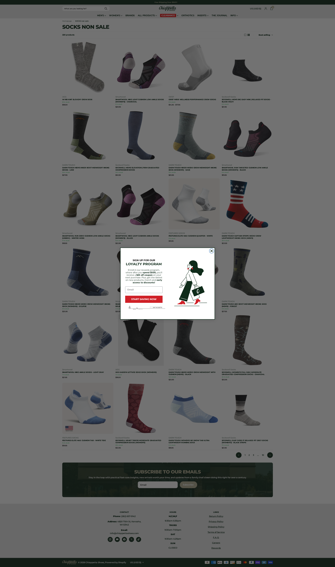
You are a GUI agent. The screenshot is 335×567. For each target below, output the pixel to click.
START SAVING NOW (144, 299)
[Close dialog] (211, 251)
